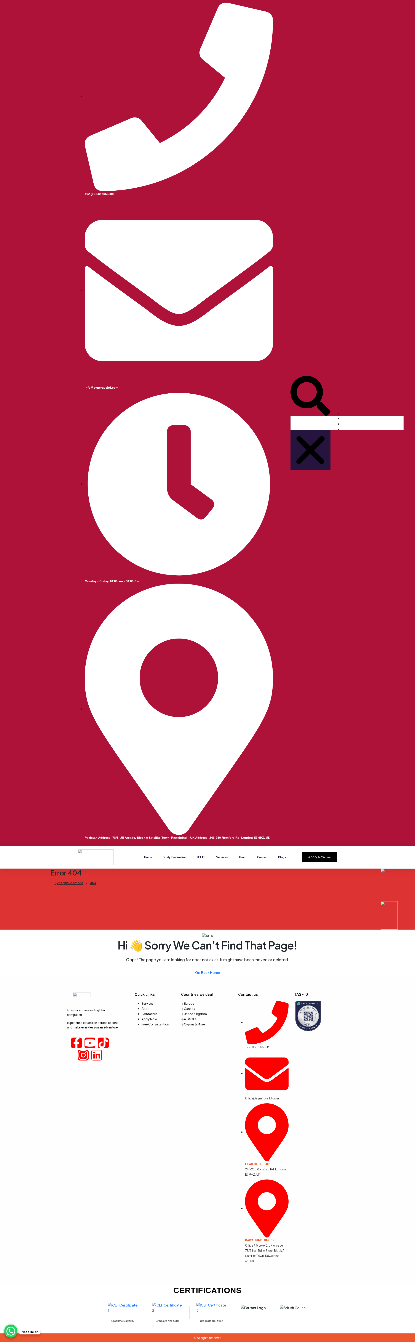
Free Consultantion (155, 1024)
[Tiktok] (103, 1043)
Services (222, 857)
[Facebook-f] (76, 1043)
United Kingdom (195, 1014)
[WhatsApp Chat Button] (10, 1331)
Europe (189, 1003)
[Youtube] (90, 1043)
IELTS (201, 857)
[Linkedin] (96, 1055)
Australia (190, 1019)
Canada (189, 1009)
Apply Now (149, 1019)
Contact (262, 857)
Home (148, 857)
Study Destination (175, 857)
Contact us (150, 1014)
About (242, 857)
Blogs (282, 857)
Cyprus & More (194, 1024)
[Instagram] (83, 1055)
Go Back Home (207, 972)
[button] (310, 396)
